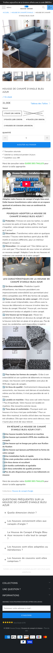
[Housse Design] (26, 7)
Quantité (6, 133)
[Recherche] (44, 7)
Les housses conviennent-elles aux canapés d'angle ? (26, 522)
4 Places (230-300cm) (35, 119)
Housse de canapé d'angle (22, 491)
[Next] (48, 44)
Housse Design (15, 628)
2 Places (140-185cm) (33, 113)
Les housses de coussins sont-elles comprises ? (27, 560)
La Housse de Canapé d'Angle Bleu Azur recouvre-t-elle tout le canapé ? (27, 535)
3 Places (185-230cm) (13, 119)
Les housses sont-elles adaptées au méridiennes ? (27, 548)
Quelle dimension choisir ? (22, 512)
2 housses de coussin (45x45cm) (18, 126)
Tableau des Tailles (39, 103)
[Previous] (4, 44)
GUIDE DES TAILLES (34, 163)
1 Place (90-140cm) (12, 113)
